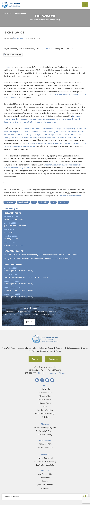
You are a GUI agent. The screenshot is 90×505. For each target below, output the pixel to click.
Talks (45, 406)
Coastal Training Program (45, 427)
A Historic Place (45, 396)
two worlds (63, 202)
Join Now (29, 322)
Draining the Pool (11, 239)
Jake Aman (8, 67)
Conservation (45, 440)
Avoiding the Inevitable (13, 245)
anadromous (9, 202)
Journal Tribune (48, 48)
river (53, 202)
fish (33, 202)
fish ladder (43, 202)
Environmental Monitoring (45, 461)
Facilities (45, 417)
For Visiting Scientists (45, 465)
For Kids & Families (45, 410)
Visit (45, 385)
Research (45, 454)
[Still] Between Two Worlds (15, 226)
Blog (10, 13)
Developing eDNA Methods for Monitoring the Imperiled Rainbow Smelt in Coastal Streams (40, 255)
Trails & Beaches (45, 392)
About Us (45, 470)
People (45, 481)
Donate (35, 359)
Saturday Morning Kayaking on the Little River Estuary (26, 277)
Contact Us (53, 359)
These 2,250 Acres (45, 444)
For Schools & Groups (45, 431)
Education (45, 424)
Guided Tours (45, 403)
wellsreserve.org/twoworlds (70, 195)
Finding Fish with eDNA (13, 219)
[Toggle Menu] (85, 4)
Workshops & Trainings (45, 413)
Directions (42, 373)
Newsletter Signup (57, 373)
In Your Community (45, 447)
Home (4, 13)
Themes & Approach (45, 458)
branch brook (23, 202)
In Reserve (8, 232)
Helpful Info (45, 389)
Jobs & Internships (45, 484)
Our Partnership (45, 474)
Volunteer (45, 488)
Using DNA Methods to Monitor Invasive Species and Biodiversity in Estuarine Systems (39, 258)
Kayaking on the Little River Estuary (18, 271)
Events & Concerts (45, 399)
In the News (45, 477)
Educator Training (45, 434)
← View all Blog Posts (11, 208)
